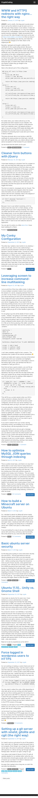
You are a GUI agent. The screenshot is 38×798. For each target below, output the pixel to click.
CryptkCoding (6, 2)
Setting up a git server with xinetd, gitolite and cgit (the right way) (18, 732)
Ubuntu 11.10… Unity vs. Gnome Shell (17, 589)
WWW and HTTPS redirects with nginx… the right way (16, 14)
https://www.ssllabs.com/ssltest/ (12, 37)
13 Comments (16, 536)
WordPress (34, 796)
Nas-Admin (15, 444)
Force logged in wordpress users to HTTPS (15, 656)
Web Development (16, 147)
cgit (3, 771)
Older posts (6, 778)
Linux (9, 147)
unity (15, 646)
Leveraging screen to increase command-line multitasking (16, 279)
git (6, 771)
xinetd (19, 771)
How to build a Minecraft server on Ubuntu (15, 504)
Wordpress (10, 723)
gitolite (9, 771)
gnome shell (5, 646)
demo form (24, 225)
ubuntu (11, 646)
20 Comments (16, 494)
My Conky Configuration (11, 237)
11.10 (19, 644)
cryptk (22, 20)
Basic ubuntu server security (15, 545)
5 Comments (19, 723)
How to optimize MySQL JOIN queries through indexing (16, 454)
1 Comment (26, 147)
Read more (30, 269)
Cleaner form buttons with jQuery (16, 154)
